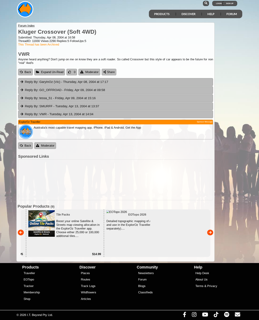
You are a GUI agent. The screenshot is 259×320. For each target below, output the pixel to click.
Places (85, 273)
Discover (188, 14)
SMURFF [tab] (62, 106)
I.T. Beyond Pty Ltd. (40, 315)
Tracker (29, 286)
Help (210, 14)
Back (27, 72)
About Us (201, 279)
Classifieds (145, 292)
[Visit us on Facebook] (184, 315)
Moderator (92, 72)
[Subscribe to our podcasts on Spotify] (226, 315)
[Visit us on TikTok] (216, 315)
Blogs (142, 286)
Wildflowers (88, 292)
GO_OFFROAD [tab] (65, 90)
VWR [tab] (59, 114)
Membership (32, 292)
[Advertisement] (133, 180)
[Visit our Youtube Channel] (205, 315)
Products (161, 14)
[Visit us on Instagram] (194, 315)
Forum (231, 14)
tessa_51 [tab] (60, 98)
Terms (199, 286)
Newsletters (146, 273)
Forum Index (26, 25)
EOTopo (29, 279)
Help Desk (202, 273)
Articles (86, 299)
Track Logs (88, 286)
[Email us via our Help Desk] (237, 315)
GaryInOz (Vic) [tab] (66, 82)
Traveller (29, 273)
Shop (27, 299)
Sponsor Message (204, 122)
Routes (85, 279)
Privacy (212, 286)
